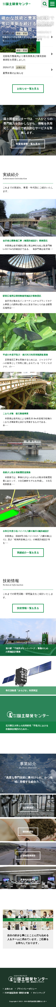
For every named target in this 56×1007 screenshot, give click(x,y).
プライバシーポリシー (27, 989)
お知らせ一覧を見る (28, 88)
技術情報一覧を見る (28, 608)
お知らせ (9, 989)
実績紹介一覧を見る (28, 552)
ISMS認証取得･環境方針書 (17, 993)
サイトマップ (39, 993)
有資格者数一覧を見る (28, 144)
